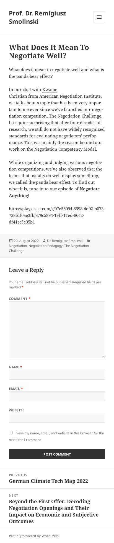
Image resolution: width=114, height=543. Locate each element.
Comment (19, 298)
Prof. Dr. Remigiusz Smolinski (37, 17)
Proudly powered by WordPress (33, 536)
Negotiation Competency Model (65, 149)
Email (16, 388)
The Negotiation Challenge (75, 116)
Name (15, 367)
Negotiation (18, 245)
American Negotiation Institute (70, 96)
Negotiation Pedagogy (45, 245)
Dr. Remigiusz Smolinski (65, 240)
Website (16, 410)
